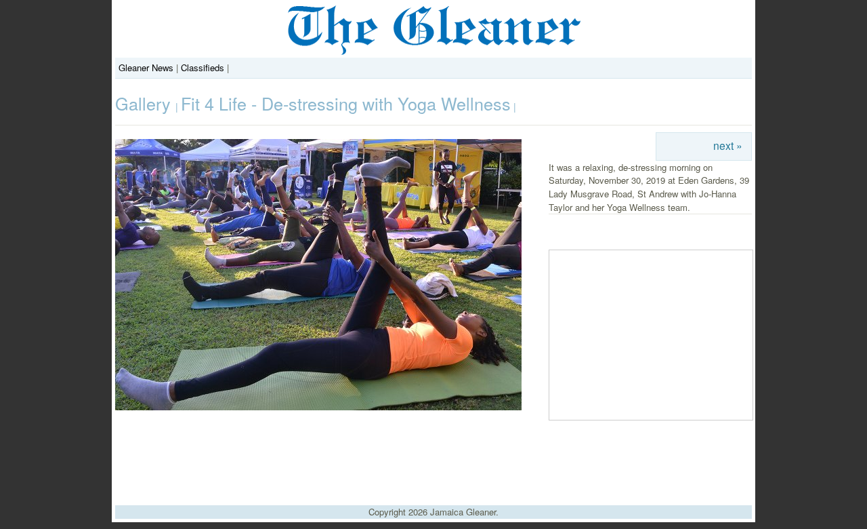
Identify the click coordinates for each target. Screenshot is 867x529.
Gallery (145, 103)
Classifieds (202, 67)
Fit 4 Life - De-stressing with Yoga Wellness (346, 103)
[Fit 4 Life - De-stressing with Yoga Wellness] (318, 406)
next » (727, 145)
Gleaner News (146, 67)
